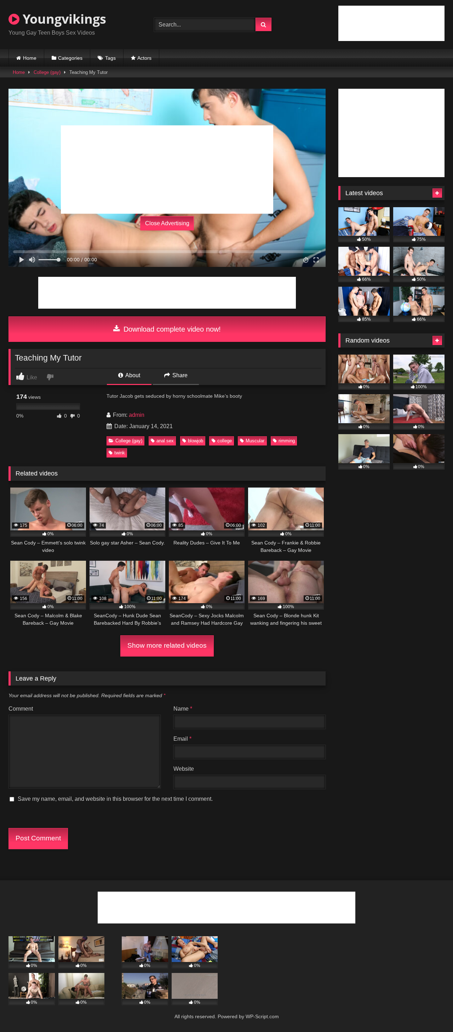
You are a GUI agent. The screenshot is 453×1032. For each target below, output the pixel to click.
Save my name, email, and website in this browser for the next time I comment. (115, 799)
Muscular (255, 440)
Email (182, 739)
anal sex (165, 440)
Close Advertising (167, 223)
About (132, 375)
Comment (20, 709)
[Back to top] (431, 1011)
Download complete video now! (171, 329)
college (224, 440)
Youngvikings (62, 19)
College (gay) (47, 72)
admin (136, 415)
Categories (70, 58)
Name (182, 709)
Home (29, 58)
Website (183, 769)
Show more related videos (167, 645)
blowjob (195, 440)
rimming (287, 440)
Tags (110, 58)
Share (179, 375)
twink (119, 452)
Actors (144, 58)
